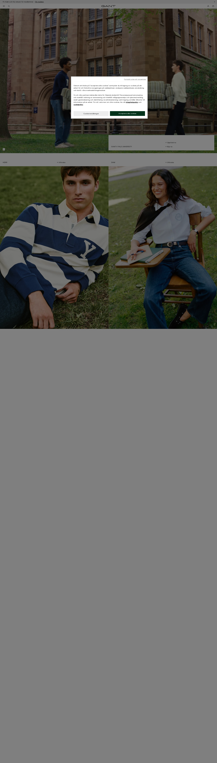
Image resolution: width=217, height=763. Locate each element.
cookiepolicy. (78, 104)
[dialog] (109, 97)
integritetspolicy (132, 102)
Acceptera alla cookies (127, 113)
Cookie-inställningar (91, 114)
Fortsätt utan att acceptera (135, 79)
